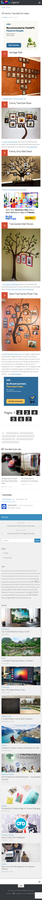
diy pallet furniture (26, 589)
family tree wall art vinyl (8, 439)
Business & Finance (8, 774)
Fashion (4, 745)
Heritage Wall (7, 99)
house (18, 595)
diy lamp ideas (18, 587)
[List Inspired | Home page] (13, 2)
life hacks (33, 594)
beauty (10, 579)
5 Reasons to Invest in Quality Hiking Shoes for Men (20, 748)
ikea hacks (23, 595)
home (3, 595)
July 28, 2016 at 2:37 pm (26, 505)
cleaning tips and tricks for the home (19, 582)
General (4, 806)
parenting (19, 598)
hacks (35, 592)
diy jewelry (10, 587)
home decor (10, 595)
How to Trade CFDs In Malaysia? (13, 837)
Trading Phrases (16, 374)
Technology (5, 629)
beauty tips (24, 579)
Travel (4, 658)
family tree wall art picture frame (25, 436)
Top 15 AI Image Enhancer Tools (13, 690)
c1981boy (23, 190)
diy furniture (34, 584)
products (25, 598)
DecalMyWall (33, 147)
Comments (9, 499)
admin (5, 17)
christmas (30, 579)
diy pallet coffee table (13, 590)
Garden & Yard (6, 716)
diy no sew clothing (27, 587)
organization (11, 598)
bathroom (31, 576)
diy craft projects (15, 584)
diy (36, 581)
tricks (29, 598)
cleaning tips (5, 582)
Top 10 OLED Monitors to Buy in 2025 (15, 632)
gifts (31, 592)
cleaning (36, 579)
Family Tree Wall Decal (10, 142)
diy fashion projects (25, 584)
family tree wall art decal (26, 433)
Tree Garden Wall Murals (10, 284)
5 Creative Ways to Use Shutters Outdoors (17, 719)
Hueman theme (31, 893)
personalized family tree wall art (10, 442)
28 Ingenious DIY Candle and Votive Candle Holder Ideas (9, 481)
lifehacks (4, 598)
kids (27, 595)
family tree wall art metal (8, 436)
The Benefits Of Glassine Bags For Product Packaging (21, 808)
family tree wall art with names (25, 439)
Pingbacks (22, 499)
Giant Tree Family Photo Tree (12, 354)
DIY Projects (10, 592)
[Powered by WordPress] (14, 893)
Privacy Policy (7, 558)
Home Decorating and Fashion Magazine (20, 289)
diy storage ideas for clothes (22, 592)
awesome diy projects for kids (8, 573)
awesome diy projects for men (23, 573)
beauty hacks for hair (17, 579)
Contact (5, 553)
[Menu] (39, 2)
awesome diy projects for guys (28, 570)
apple (3, 570)
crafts (32, 582)
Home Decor (6, 7)
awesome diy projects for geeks (11, 570)
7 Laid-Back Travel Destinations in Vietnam (17, 661)
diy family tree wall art (12, 433)
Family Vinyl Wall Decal (10, 190)
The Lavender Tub (20, 99)
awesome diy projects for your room (19, 576)
